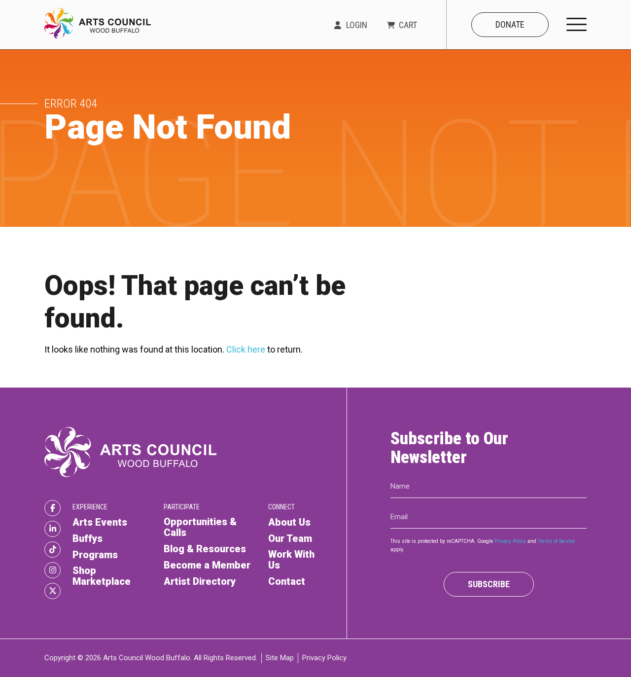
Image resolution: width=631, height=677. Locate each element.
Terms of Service (556, 541)
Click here (245, 349)
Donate (510, 24)
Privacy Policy (510, 541)
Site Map (280, 657)
